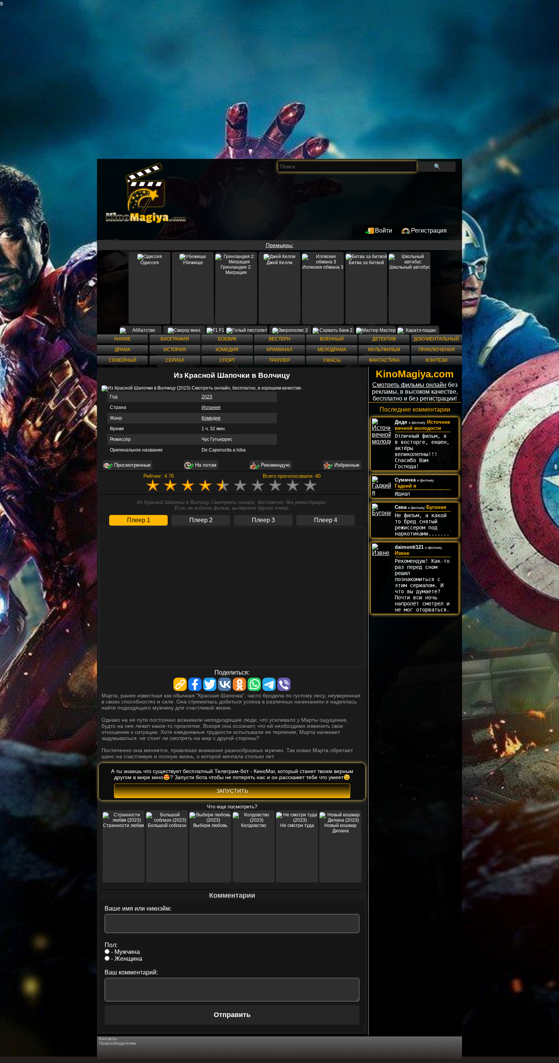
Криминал (279, 349)
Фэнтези (437, 360)
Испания (211, 407)
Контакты (108, 1038)
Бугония (436, 507)
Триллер (279, 360)
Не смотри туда (297, 825)
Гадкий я (405, 486)
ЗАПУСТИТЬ (232, 791)
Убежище (193, 262)
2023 (207, 396)
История (175, 349)
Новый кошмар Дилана (340, 828)
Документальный (436, 339)
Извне (402, 553)
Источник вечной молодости (422, 425)
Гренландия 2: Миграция (236, 270)
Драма (122, 349)
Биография (174, 339)
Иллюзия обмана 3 (322, 267)
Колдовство (253, 825)
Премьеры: (280, 245)
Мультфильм (384, 349)
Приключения (436, 349)
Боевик (227, 339)
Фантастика (384, 360)
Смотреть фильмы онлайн (409, 385)
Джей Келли (279, 262)
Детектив (384, 339)
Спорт (227, 360)
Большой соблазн (167, 825)
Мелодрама (332, 349)
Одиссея (149, 262)
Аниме (122, 339)
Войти (383, 230)
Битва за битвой (366, 262)
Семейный (123, 360)
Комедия (227, 349)
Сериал (174, 360)
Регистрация (429, 230)
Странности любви (123, 825)
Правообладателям (117, 1043)
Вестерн (280, 339)
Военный (332, 339)
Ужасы (332, 360)
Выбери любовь (210, 825)
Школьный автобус (409, 267)
